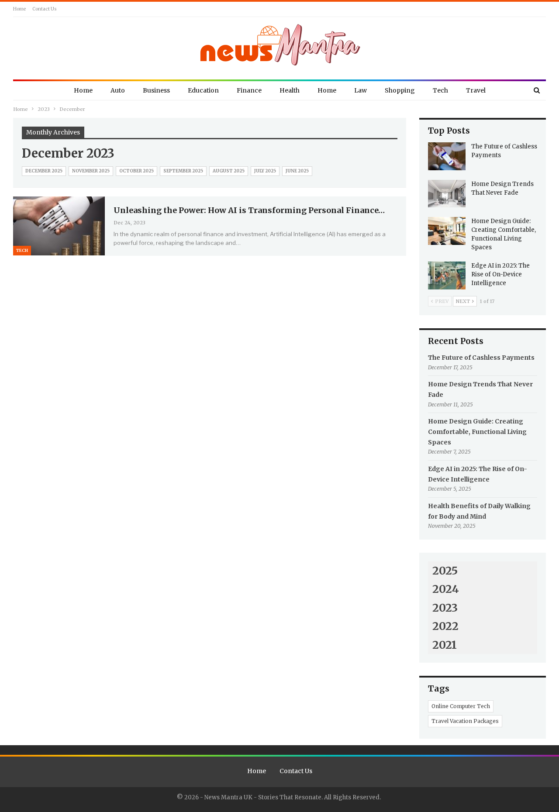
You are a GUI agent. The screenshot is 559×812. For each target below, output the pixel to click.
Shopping (400, 90)
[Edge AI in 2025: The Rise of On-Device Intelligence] (447, 275)
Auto (117, 90)
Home (19, 9)
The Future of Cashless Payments (481, 357)
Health (290, 90)
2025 (445, 571)
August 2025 (229, 171)
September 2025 (183, 171)
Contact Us (44, 9)
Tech (440, 90)
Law (360, 90)
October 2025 (136, 171)
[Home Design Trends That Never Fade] (447, 194)
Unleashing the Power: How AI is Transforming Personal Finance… (249, 210)
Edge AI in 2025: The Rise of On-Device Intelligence (500, 274)
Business (156, 90)
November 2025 (91, 171)
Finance (249, 90)
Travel (476, 90)
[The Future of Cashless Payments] (447, 156)
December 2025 (43, 171)
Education (203, 90)
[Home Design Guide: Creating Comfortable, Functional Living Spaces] (447, 231)
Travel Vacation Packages (465, 721)
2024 (445, 589)
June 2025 (297, 171)
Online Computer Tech (460, 706)
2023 (445, 608)
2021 (444, 645)
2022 (445, 626)
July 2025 (265, 171)
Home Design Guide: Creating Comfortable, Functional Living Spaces (477, 431)
